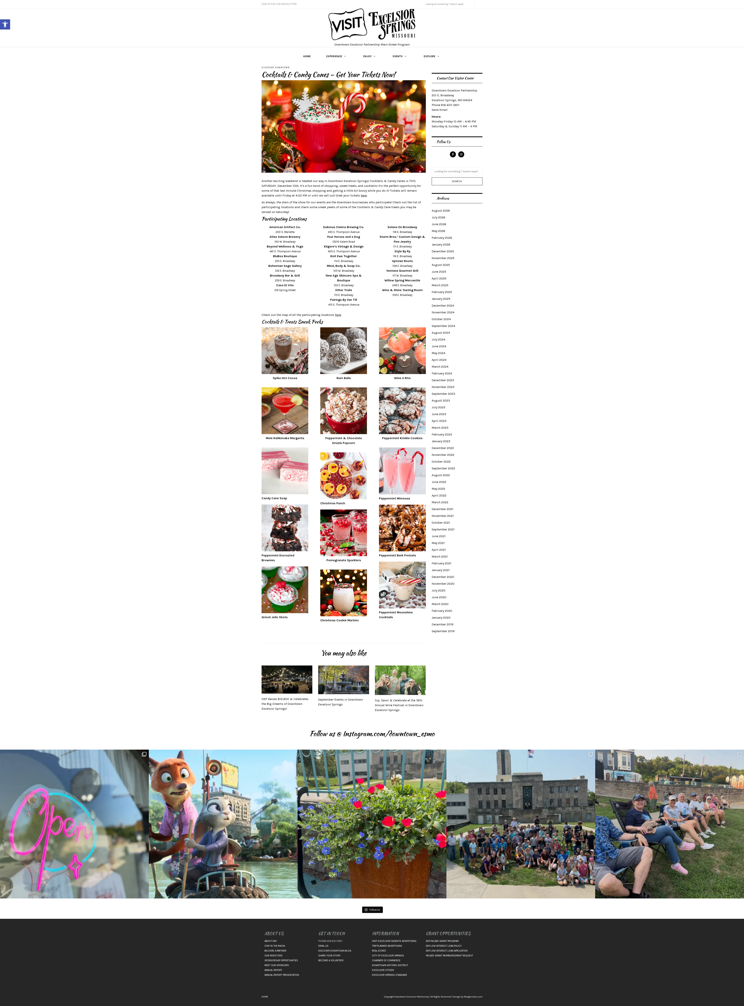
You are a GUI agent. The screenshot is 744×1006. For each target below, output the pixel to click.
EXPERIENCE (334, 56)
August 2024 (441, 332)
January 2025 (441, 299)
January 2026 (441, 244)
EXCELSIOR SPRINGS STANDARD (389, 974)
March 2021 (440, 556)
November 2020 (443, 583)
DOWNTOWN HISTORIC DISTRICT (390, 965)
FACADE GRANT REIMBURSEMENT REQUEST (449, 955)
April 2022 (439, 495)
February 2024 (442, 373)
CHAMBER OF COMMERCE (386, 960)
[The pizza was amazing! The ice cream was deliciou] (669, 824)
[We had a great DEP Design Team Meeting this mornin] (372, 824)
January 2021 (441, 570)
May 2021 (438, 543)
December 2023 (443, 380)
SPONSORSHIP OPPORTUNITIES (281, 960)
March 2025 (440, 285)
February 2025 (442, 292)
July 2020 (438, 590)
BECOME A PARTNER (275, 950)
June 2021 (439, 536)
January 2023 (441, 441)
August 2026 (441, 210)
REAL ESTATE (379, 950)
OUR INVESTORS (273, 955)
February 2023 (442, 434)
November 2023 (443, 387)
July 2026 (438, 217)
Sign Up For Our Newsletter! (279, 4)
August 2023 (441, 400)
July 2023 (438, 407)
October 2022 (441, 461)
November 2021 (443, 516)
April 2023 (439, 421)
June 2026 (439, 224)
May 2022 (438, 489)
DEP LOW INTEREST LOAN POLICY (444, 945)
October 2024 (441, 319)
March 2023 (440, 427)
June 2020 (439, 597)
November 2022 (443, 455)
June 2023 (439, 414)
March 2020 (440, 604)
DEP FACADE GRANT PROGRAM (442, 941)
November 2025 (443, 258)
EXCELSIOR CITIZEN (383, 970)
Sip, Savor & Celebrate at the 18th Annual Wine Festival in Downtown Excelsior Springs (399, 705)
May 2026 (438, 231)
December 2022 (443, 448)
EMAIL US (323, 945)
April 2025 (439, 278)
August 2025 (441, 265)
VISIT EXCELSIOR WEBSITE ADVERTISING (394, 941)
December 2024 (443, 305)
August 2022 (441, 475)
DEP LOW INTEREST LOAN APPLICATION (447, 950)
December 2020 (443, 577)
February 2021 (441, 563)
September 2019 (443, 631)
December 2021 (442, 509)
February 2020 (442, 611)
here (364, 195)
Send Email (440, 110)
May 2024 (438, 353)
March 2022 (440, 502)
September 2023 (443, 394)
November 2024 (443, 312)
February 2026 (442, 238)
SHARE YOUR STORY (329, 955)
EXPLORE (429, 56)
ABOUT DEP (270, 941)
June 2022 (439, 482)
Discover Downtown (276, 67)
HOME (307, 56)
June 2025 (439, 271)
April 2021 (439, 550)
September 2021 (443, 529)
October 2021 (441, 522)
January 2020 (441, 617)
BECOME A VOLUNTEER (331, 960)
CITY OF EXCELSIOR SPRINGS (388, 955)
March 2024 (440, 366)
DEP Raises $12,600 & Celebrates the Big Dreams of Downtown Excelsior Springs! (285, 703)
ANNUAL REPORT (273, 970)
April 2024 (439, 360)
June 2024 (439, 346)
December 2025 (443, 251)
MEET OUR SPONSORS (276, 965)
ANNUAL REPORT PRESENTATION (281, 974)
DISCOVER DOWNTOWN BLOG (334, 950)
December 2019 (442, 624)
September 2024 (443, 326)
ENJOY (367, 56)
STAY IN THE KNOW (274, 945)
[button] (5, 24)
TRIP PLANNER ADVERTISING (387, 945)
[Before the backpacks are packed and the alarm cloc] (223, 824)
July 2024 (438, 339)
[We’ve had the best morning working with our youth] (520, 824)
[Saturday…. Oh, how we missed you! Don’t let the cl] (74, 824)
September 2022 (443, 468)
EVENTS (398, 56)
